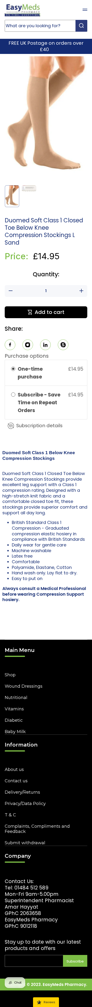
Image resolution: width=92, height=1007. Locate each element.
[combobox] (46, 26)
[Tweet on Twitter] (45, 345)
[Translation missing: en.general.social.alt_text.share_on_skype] (63, 345)
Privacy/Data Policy (25, 803)
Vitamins (14, 709)
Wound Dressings (23, 686)
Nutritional (16, 697)
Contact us (16, 780)
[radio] (13, 369)
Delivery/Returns (22, 792)
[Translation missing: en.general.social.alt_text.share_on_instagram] (27, 345)
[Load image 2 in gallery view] (29, 188)
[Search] (81, 26)
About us (14, 769)
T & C (10, 815)
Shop (10, 674)
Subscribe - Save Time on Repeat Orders (39, 402)
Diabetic (14, 720)
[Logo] (22, 9)
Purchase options (27, 355)
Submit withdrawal (25, 842)
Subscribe (75, 961)
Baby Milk (15, 731)
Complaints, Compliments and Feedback (37, 829)
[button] (73, 9)
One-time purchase (30, 372)
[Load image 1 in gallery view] (12, 196)
